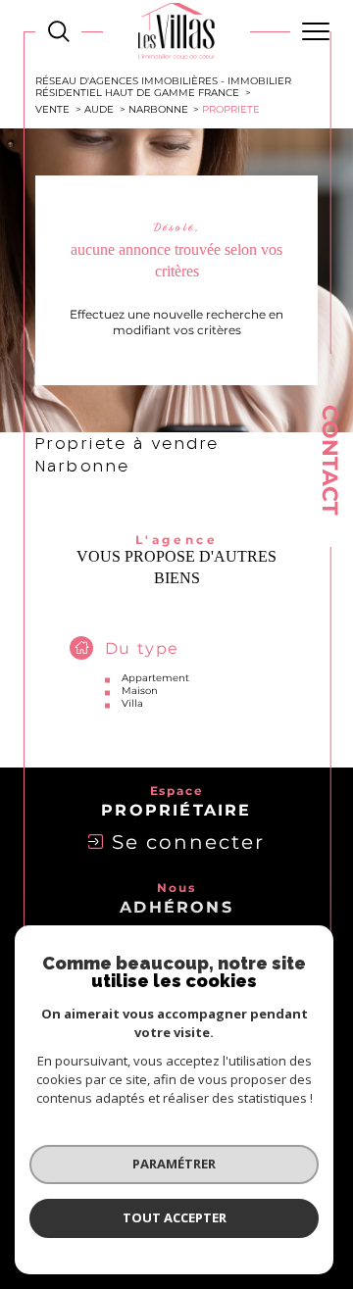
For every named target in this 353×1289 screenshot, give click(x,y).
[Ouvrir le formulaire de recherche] (59, 31)
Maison (140, 690)
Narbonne (158, 109)
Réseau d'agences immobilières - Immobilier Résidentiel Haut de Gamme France (163, 86)
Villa (132, 703)
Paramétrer (174, 1163)
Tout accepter (175, 1217)
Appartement (155, 677)
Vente (52, 109)
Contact (330, 460)
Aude (99, 109)
